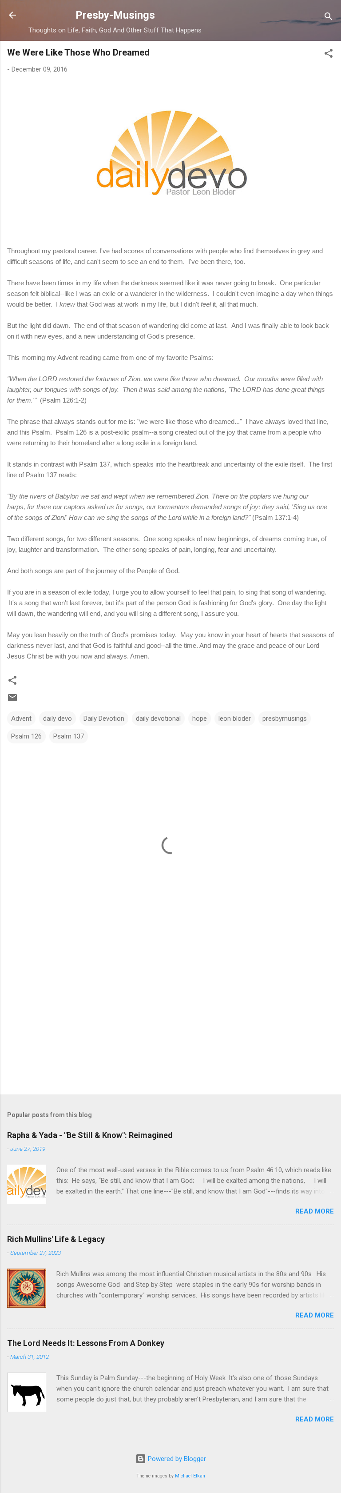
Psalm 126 (26, 736)
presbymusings (284, 719)
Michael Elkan (190, 1476)
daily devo (57, 719)
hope (199, 719)
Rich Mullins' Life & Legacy (56, 1239)
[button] (328, 55)
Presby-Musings (115, 15)
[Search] (328, 18)
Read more (314, 1211)
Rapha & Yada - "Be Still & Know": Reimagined (90, 1135)
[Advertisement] (170, 1018)
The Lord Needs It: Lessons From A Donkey (85, 1343)
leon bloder (234, 719)
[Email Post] (12, 701)
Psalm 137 (68, 736)
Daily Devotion (103, 719)
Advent (21, 719)
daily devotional (158, 719)
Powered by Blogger (176, 1459)
